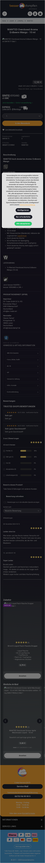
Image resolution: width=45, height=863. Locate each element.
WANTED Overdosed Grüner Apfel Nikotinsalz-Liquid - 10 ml (22, 732)
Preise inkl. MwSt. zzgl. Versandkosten (30, 89)
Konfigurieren (23, 210)
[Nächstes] (39, 721)
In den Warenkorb (22, 123)
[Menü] (4, 13)
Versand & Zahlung (13, 379)
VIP (8, 372)
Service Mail (22, 786)
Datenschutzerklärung (27, 205)
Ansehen (22, 676)
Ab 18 (9, 366)
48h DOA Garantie (12, 353)
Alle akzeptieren (23, 224)
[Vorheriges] (5, 721)
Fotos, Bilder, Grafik (13, 359)
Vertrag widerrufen (22, 846)
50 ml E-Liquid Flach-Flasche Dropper (23, 646)
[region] (22, 58)
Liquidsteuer (22, 236)
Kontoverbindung (12, 392)
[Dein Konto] (35, 13)
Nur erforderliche (23, 217)
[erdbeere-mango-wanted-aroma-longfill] (22, 58)
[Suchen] (30, 13)
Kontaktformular (28, 813)
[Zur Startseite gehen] (23, 6)
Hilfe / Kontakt (11, 385)
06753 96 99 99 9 (22, 796)
